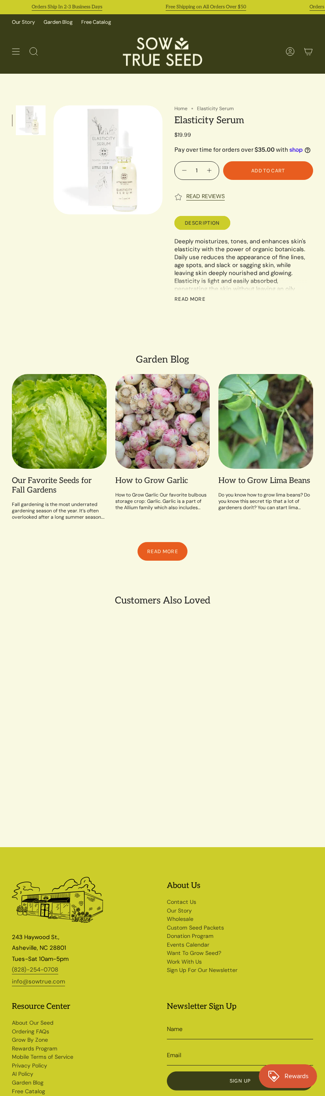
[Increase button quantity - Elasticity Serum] (210, 170)
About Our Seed (33, 1022)
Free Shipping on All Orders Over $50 (196, 7)
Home (180, 108)
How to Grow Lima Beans (264, 480)
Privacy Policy (29, 1065)
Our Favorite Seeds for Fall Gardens (52, 485)
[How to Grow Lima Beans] (265, 421)
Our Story (23, 22)
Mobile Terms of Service (42, 1056)
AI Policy (22, 1073)
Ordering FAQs (30, 1031)
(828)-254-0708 (35, 970)
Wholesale (180, 918)
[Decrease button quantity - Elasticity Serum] (183, 170)
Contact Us (181, 901)
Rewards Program (34, 1048)
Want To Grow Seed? (194, 953)
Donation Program (190, 935)
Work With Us (184, 961)
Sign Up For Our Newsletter (202, 970)
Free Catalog (96, 22)
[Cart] (308, 51)
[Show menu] (16, 51)
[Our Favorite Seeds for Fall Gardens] (59, 421)
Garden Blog (58, 22)
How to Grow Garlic (151, 480)
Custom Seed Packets (195, 927)
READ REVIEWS (205, 196)
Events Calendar (188, 944)
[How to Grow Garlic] (162, 421)
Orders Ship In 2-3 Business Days (57, 7)
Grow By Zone (30, 1039)
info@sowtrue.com (38, 981)
